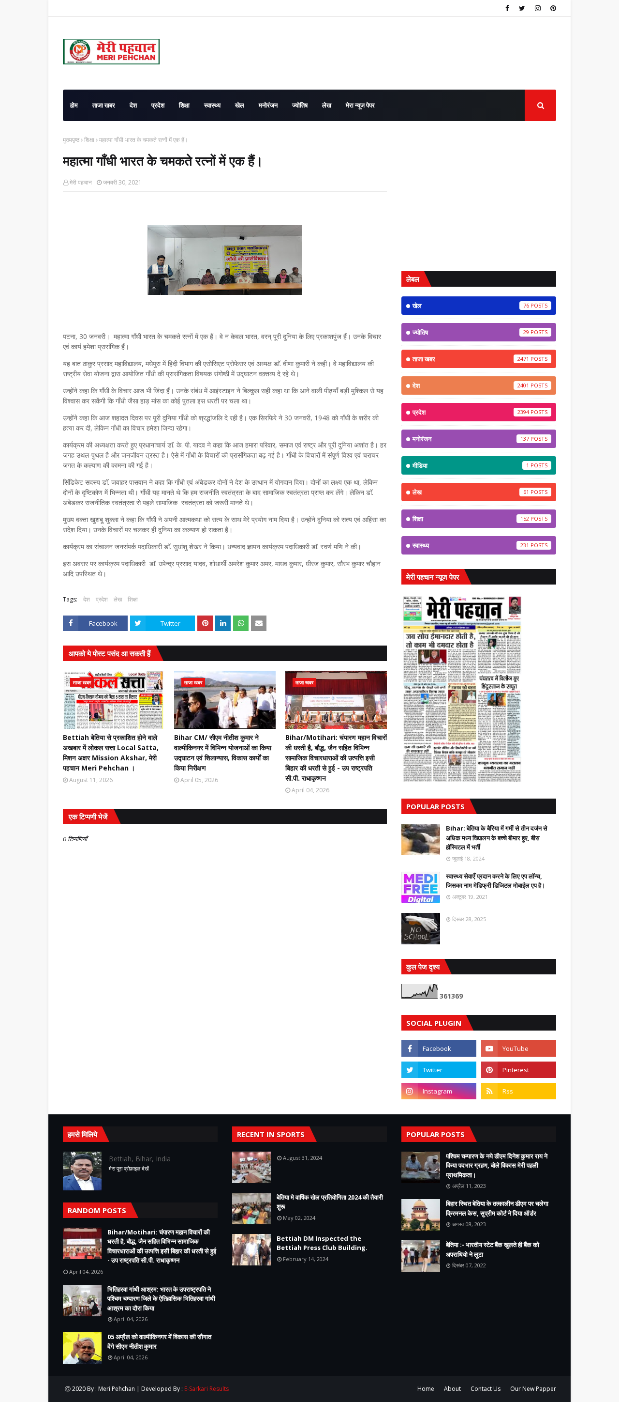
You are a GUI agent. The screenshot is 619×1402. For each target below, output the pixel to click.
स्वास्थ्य (471, 545)
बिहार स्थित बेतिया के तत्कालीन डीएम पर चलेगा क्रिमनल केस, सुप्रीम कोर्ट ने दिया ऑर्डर (497, 1208)
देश (86, 599)
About (452, 1389)
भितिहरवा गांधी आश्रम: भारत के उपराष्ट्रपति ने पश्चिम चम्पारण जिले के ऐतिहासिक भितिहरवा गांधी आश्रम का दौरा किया (161, 1298)
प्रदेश (102, 599)
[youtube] (518, 1048)
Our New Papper (533, 1389)
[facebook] (507, 8)
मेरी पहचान (81, 182)
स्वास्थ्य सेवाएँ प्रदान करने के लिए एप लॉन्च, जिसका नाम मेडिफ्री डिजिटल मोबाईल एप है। (495, 881)
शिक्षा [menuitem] (184, 105)
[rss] (518, 1091)
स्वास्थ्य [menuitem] (212, 105)
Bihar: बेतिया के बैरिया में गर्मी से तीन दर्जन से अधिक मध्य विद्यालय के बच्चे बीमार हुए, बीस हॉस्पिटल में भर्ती (496, 837)
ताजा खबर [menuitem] (103, 105)
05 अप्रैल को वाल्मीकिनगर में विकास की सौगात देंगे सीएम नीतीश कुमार (159, 1341)
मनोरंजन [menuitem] (268, 105)
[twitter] (522, 8)
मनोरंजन (471, 438)
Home (425, 1389)
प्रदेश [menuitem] (157, 105)
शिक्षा (89, 140)
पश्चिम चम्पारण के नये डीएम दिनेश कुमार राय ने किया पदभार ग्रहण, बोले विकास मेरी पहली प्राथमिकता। (496, 1165)
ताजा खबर (471, 358)
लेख (118, 599)
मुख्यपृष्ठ (71, 140)
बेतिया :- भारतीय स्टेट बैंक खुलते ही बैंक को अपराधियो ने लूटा (492, 1249)
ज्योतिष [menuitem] (300, 105)
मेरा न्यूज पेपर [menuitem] (360, 105)
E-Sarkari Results (206, 1389)
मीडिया (471, 465)
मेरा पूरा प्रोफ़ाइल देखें (129, 1168)
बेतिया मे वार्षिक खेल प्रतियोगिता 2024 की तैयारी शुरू (330, 1202)
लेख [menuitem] (326, 105)
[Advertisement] (478, 196)
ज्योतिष (471, 332)
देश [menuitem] (133, 105)
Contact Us (486, 1389)
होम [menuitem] (74, 105)
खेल (471, 305)
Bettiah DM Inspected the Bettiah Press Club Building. (322, 1243)
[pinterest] (552, 8)
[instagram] (537, 8)
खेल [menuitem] (239, 105)
